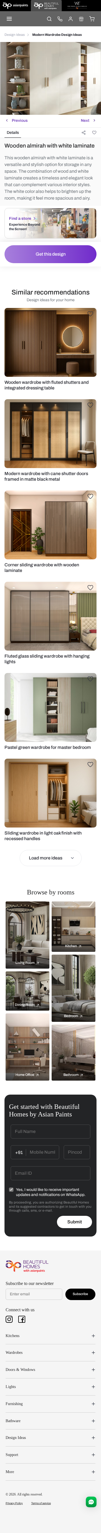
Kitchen (71, 946)
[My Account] (70, 18)
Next (85, 120)
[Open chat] (91, 1502)
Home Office (24, 1075)
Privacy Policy (14, 1503)
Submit (74, 1221)
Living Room (25, 963)
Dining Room (25, 1005)
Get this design (51, 254)
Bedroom (71, 1016)
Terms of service (41, 1503)
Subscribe (80, 1294)
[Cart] (91, 18)
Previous (20, 120)
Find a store (20, 218)
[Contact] (59, 18)
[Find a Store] (81, 18)
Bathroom (71, 1075)
